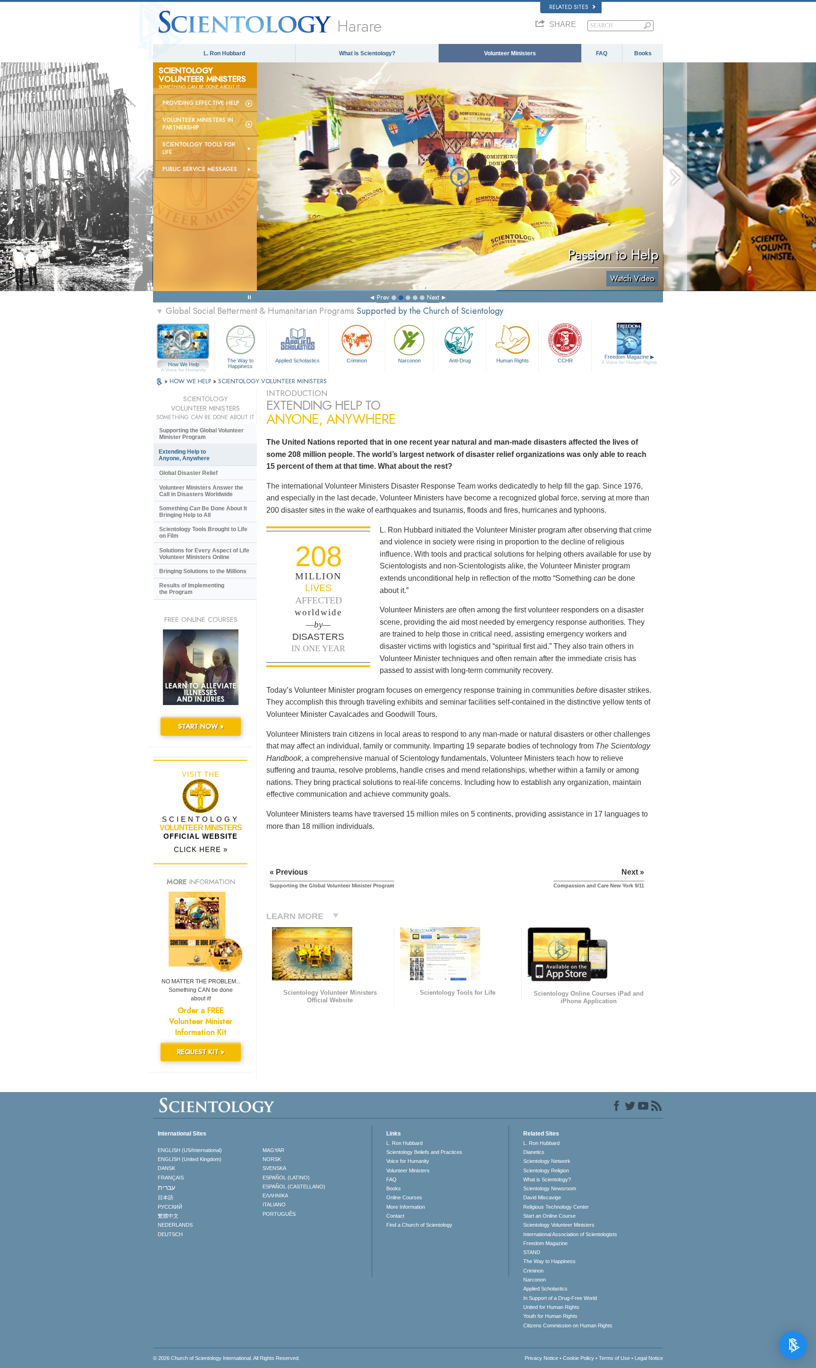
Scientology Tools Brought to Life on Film (203, 532)
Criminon (357, 360)
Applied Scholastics (297, 360)
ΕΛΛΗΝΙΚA (275, 1195)
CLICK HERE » (201, 849)
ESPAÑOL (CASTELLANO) (294, 1186)
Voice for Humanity (407, 1161)
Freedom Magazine (629, 359)
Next (433, 297)
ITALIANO (274, 1204)
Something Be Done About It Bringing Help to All (203, 511)
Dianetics (533, 1152)
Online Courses (404, 1197)
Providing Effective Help (200, 103)
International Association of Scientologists (570, 1234)
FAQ (601, 53)
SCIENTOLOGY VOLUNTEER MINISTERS (272, 381)
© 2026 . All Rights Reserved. (226, 1358)
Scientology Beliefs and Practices (424, 1152)
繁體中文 (168, 1216)
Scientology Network (546, 1161)
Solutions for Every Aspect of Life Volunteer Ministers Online (204, 553)
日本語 (165, 1197)
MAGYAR (273, 1150)
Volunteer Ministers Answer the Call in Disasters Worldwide (201, 491)
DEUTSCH (170, 1234)
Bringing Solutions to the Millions (202, 571)
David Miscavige (542, 1197)
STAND (531, 1252)
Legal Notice (649, 1358)
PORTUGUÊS (279, 1214)
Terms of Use (614, 1358)
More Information (405, 1207)
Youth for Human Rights (550, 1316)
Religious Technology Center (556, 1207)
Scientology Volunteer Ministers (559, 1225)
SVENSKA (274, 1168)
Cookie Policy (578, 1358)
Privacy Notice (541, 1358)
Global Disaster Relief (188, 473)
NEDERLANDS (175, 1225)
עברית (166, 1187)
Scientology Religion (546, 1170)
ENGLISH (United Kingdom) (189, 1159)
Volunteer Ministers (510, 53)
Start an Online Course (549, 1216)
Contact (395, 1216)
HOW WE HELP (191, 381)
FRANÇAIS (171, 1177)
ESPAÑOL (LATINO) (286, 1177)
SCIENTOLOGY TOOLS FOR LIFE (198, 148)
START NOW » (201, 726)
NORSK (272, 1159)
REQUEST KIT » (200, 1052)
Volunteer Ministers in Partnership (197, 124)
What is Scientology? (367, 53)
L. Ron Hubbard (224, 53)
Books (643, 53)
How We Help (183, 364)
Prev (383, 297)
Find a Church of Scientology (419, 1225)
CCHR (565, 360)
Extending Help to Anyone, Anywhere (184, 455)
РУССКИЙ (170, 1207)
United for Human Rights (551, 1307)
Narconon (409, 360)
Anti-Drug (460, 360)
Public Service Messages (199, 169)
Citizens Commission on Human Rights (567, 1325)
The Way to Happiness (240, 363)
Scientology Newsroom (549, 1188)
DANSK (166, 1168)
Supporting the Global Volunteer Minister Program (201, 433)
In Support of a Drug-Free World (560, 1298)
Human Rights (512, 360)
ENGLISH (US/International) (190, 1150)
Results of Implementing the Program (191, 588)
